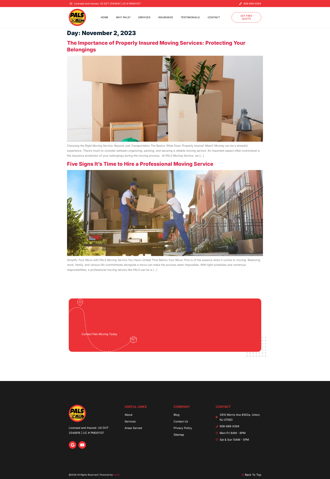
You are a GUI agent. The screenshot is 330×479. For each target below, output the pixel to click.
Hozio (116, 474)
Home (104, 17)
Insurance (165, 17)
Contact (214, 17)
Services (144, 17)
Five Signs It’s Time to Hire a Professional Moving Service (140, 164)
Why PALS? (123, 17)
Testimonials (190, 17)
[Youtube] (82, 445)
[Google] (72, 445)
